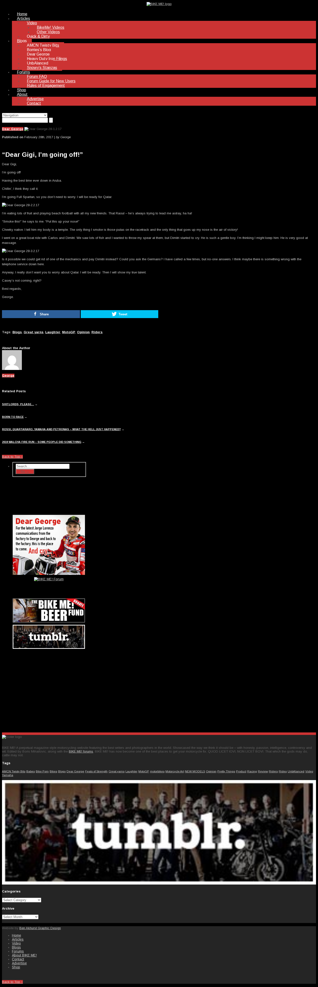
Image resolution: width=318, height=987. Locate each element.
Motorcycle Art (174, 771)
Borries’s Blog (39, 50)
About (22, 94)
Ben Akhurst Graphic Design (40, 928)
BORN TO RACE (13, 416)
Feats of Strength (96, 771)
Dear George (38, 54)
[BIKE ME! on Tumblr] (159, 883)
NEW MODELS (195, 771)
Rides (283, 771)
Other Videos (48, 32)
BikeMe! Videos (50, 27)
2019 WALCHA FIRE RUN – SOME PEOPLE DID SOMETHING (41, 441)
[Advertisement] (49, 689)
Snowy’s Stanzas (42, 68)
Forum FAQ (37, 76)
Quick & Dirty (38, 36)
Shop (21, 90)
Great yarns (33, 332)
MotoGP (68, 332)
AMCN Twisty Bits (43, 45)
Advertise (35, 99)
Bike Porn (42, 771)
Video (32, 23)
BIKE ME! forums (81, 751)
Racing (252, 771)
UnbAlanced (37, 63)
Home (22, 14)
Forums (23, 72)
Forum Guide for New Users (51, 81)
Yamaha (7, 775)
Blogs (22, 41)
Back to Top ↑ (12, 457)
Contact (34, 103)
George (8, 375)
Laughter (52, 332)
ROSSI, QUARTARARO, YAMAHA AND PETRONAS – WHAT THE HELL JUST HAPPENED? (61, 429)
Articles (23, 18)
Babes (30, 771)
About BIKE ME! (24, 955)
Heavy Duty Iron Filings (47, 59)
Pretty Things (226, 771)
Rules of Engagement (46, 85)
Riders (97, 332)
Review (263, 771)
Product (241, 771)
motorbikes (157, 771)
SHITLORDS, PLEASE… (18, 404)
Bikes (53, 771)
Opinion (83, 332)
